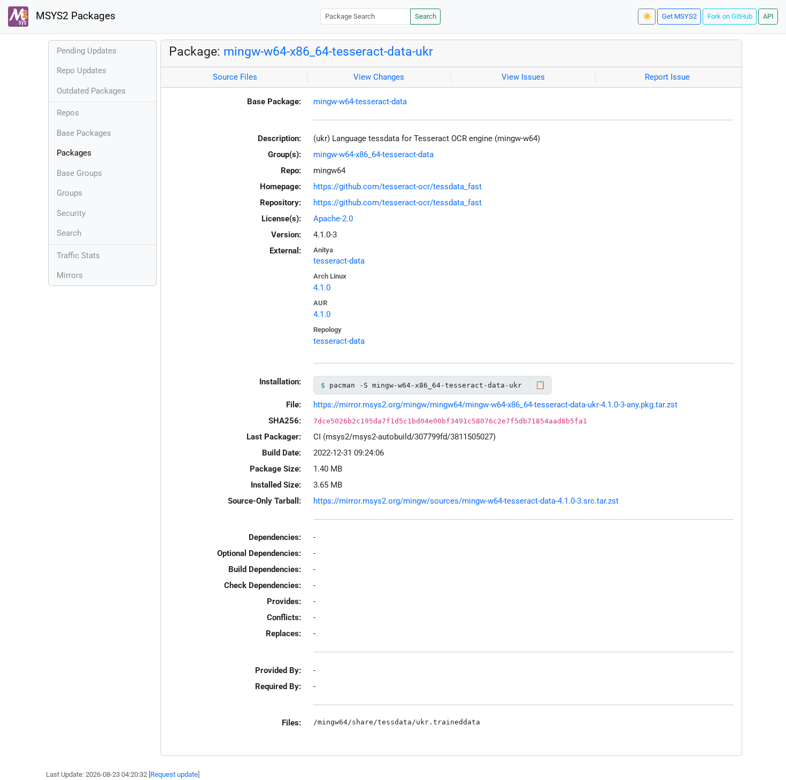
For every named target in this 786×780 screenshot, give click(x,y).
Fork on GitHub (729, 16)
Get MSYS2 (679, 16)
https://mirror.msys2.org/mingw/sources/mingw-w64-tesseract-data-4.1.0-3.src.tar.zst (466, 501)
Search (425, 16)
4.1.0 (321, 287)
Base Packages (84, 133)
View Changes (378, 77)
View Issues (523, 77)
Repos (68, 113)
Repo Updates (81, 70)
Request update (174, 774)
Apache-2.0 (333, 218)
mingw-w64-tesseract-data (360, 101)
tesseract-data (339, 261)
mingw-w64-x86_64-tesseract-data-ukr (328, 51)
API (768, 16)
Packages (74, 153)
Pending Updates (87, 51)
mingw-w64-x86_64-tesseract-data (373, 154)
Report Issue (667, 77)
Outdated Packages (91, 91)
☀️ (647, 16)
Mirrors (70, 275)
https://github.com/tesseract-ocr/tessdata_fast (397, 186)
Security (71, 213)
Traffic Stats (78, 255)
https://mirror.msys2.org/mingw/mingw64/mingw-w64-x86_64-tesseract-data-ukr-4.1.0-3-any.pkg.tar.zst (495, 405)
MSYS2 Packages (74, 16)
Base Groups (79, 173)
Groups (69, 193)
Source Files (235, 77)
